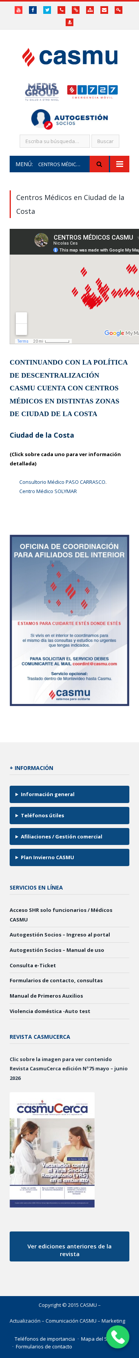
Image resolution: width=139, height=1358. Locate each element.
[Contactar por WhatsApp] (118, 1337)
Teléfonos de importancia (45, 1338)
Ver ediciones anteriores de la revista (69, 1250)
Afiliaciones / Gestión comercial (61, 836)
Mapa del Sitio (97, 1338)
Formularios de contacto (44, 1346)
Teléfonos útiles (42, 815)
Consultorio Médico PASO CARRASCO (62, 481)
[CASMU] (69, 55)
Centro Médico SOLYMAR (48, 491)
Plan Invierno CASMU (47, 857)
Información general (48, 794)
